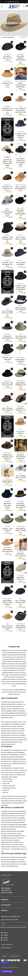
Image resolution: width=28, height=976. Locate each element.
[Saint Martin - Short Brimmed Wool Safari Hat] (20, 494)
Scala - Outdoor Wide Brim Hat (20, 263)
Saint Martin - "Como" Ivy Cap (20, 578)
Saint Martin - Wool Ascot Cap (7, 57)
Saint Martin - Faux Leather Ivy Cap (7, 187)
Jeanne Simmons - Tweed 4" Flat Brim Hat (20, 530)
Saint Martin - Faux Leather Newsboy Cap (7, 110)
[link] (7, 139)
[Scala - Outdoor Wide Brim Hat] (20, 252)
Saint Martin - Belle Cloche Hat (21, 555)
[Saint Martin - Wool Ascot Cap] (7, 46)
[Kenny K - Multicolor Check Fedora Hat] (7, 200)
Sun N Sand (16, 842)
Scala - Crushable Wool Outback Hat (7, 409)
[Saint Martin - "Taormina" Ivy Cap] (20, 398)
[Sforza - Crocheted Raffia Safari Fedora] (20, 73)
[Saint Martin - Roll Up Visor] (7, 73)
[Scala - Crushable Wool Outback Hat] (7, 398)
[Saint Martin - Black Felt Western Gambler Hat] (20, 200)
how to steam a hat (7, 684)
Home (2, 12)
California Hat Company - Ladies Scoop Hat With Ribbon (7, 162)
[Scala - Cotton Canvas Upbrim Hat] (7, 470)
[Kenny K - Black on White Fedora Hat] (20, 299)
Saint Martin (7, 54)
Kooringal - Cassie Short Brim (7, 358)
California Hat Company (7, 157)
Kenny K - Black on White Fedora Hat (20, 308)
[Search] (23, 6)
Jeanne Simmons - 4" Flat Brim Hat (20, 360)
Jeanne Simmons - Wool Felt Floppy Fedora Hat (7, 602)
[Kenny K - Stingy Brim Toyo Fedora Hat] (20, 227)
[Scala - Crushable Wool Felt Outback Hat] (7, 301)
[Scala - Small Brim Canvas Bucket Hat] (20, 326)
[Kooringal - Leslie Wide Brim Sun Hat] (7, 252)
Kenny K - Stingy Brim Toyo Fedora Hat (20, 239)
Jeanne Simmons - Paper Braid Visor (20, 627)
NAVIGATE (5, 899)
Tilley (20, 473)
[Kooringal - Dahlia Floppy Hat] (7, 519)
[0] (26, 6)
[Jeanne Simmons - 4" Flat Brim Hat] (20, 350)
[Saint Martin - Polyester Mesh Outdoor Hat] (20, 445)
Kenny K (7, 208)
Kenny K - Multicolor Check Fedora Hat (7, 212)
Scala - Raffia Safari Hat (20, 432)
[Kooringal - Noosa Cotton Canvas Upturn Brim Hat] (20, 276)
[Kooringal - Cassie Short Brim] (7, 349)
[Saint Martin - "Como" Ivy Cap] (20, 567)
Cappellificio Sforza (20, 81)
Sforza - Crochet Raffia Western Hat (20, 187)
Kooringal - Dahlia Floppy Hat (7, 529)
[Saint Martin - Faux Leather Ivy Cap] (7, 177)
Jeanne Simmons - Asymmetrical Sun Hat (20, 385)
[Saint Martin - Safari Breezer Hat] (7, 326)
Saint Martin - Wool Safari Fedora (7, 505)
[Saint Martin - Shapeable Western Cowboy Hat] (20, 46)
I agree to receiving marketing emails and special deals (15, 927)
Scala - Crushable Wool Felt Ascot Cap (20, 602)
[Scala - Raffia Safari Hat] (20, 422)
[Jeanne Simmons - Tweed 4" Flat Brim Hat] (20, 519)
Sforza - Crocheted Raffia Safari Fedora (20, 85)
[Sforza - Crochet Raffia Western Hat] (20, 177)
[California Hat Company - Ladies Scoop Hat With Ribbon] (7, 149)
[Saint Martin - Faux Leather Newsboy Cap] (7, 98)
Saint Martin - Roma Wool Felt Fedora (7, 384)
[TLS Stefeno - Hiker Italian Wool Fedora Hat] (20, 124)
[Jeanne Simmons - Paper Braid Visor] (20, 616)
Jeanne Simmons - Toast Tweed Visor (7, 550)
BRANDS (4, 910)
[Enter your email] (25, 924)
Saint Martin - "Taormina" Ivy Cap (20, 409)
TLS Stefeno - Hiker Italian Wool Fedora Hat (20, 135)
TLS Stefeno (20, 131)
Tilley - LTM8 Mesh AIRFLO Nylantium (21, 476)
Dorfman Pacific (7, 453)
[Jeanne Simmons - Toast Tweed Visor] (7, 542)
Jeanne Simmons (20, 357)
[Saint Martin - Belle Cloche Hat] (20, 544)
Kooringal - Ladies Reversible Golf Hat (7, 239)
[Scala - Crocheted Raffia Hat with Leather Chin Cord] (20, 98)
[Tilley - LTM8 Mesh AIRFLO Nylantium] (20, 468)
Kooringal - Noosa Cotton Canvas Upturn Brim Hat (20, 287)
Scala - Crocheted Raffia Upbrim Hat (7, 627)
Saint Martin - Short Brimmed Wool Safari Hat (20, 505)
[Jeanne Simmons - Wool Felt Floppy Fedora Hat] (7, 591)
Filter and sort (8, 37)
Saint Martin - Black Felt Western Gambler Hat (20, 213)
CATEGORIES (6, 905)
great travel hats (15, 694)
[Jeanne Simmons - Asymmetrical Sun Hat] (20, 373)
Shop (6, 12)
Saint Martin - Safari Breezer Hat (7, 337)
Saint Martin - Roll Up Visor (7, 84)
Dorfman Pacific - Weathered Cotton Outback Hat (7, 456)
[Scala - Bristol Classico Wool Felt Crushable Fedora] (20, 149)
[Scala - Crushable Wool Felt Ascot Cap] (20, 591)
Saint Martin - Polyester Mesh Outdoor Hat (20, 456)
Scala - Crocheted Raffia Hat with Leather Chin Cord (20, 110)
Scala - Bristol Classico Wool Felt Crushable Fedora (20, 161)
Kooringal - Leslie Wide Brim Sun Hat (7, 263)
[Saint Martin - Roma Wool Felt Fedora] (7, 373)
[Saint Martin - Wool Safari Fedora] (7, 494)
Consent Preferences (6, 948)
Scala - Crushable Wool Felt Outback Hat (7, 313)
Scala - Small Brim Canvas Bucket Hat (20, 337)
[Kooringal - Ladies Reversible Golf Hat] (7, 227)
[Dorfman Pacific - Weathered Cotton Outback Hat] (7, 445)
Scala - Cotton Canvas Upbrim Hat (7, 481)
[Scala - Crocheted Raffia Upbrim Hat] (7, 616)
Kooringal (7, 235)
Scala (20, 106)
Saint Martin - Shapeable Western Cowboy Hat (21, 58)
